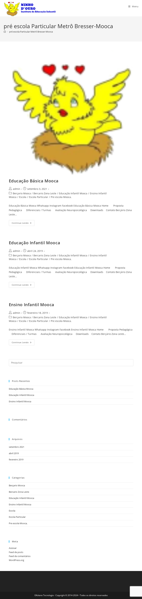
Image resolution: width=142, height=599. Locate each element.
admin (16, 189)
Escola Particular (38, 197)
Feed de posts (16, 552)
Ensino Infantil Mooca (31, 304)
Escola (22, 197)
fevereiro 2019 (16, 459)
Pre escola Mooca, (61, 197)
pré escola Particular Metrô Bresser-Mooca (31, 31)
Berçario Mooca (22, 193)
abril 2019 (14, 453)
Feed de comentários (19, 556)
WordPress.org (16, 560)
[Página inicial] (5, 31)
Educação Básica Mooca (34, 181)
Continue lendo (23, 223)
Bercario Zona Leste (44, 193)
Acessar (13, 548)
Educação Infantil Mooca (73, 193)
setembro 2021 (16, 446)
